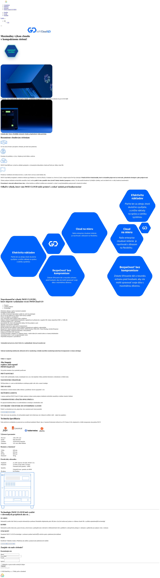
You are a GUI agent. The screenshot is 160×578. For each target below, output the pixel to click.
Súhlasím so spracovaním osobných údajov (13, 564)
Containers (7, 5)
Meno (2, 554)
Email (2, 558)
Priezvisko (3, 556)
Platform (6, 6)
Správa (2, 561)
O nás (5, 14)
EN (8, 22)
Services (6, 8)
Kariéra (6, 12)
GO (10, 9)
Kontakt (6, 15)
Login (2, 18)
